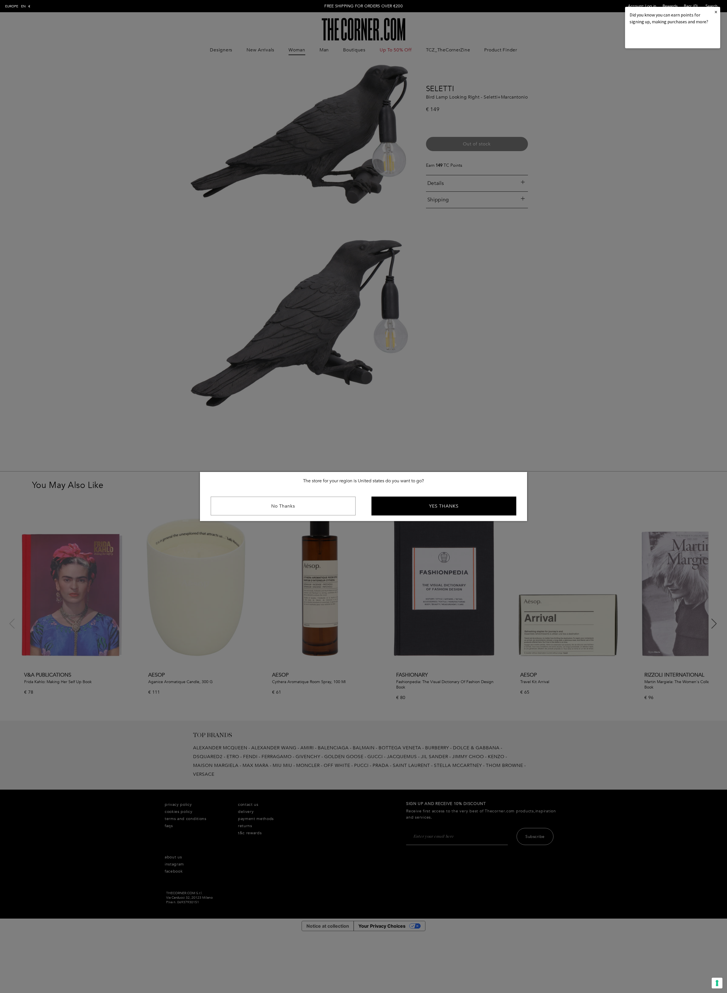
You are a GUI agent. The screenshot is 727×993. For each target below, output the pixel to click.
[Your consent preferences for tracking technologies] (717, 983)
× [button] (716, 11)
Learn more (648, 37)
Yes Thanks (444, 506)
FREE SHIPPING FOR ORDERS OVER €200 (363, 6)
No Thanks (283, 506)
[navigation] (17, 6)
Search (711, 6)
